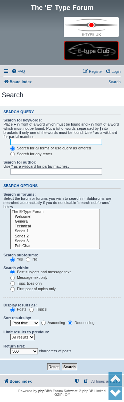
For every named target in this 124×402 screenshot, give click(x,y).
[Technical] (55, 226)
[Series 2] (55, 236)
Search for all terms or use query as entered (53, 148)
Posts (21, 309)
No (34, 259)
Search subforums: (20, 255)
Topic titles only (29, 283)
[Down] (115, 393)
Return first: (14, 346)
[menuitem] (18, 71)
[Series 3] (55, 241)
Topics (41, 309)
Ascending (56, 323)
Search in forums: (19, 194)
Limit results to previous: (26, 332)
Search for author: (20, 162)
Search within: (16, 268)
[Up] (115, 379)
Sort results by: (17, 318)
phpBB (43, 391)
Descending (83, 323)
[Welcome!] (55, 216)
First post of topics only (36, 289)
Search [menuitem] (114, 82)
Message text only (32, 277)
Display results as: (20, 305)
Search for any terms (34, 154)
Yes (19, 259)
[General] (55, 221)
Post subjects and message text (43, 272)
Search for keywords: (22, 120)
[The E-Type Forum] (55, 211)
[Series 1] (55, 231)
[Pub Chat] (55, 246)
